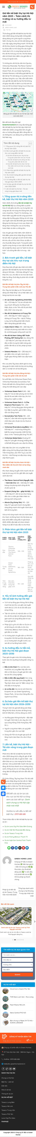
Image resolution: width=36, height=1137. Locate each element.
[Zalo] (3, 794)
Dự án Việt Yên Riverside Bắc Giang (17, 830)
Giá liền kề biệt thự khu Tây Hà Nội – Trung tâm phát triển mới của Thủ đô (19, 156)
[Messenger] (3, 788)
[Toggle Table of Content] (29, 143)
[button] (4, 7)
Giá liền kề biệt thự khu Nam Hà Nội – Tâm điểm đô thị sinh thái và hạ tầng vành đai (19, 166)
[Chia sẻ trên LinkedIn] (27, 848)
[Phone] (32, 7)
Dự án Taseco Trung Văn (14, 833)
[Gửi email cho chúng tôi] (10, 1068)
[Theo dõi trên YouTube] (14, 1068)
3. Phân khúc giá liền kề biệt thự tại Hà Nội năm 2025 (17, 171)
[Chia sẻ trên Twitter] (16, 848)
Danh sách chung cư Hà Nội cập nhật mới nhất (18, 802)
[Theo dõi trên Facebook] (3, 1068)
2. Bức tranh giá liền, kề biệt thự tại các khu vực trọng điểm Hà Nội (17, 152)
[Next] (34, 921)
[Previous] (1, 921)
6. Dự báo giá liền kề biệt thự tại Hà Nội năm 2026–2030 (18, 185)
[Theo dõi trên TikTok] (7, 1068)
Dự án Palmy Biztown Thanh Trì (16, 837)
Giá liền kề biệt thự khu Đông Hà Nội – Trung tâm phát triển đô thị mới (19, 161)
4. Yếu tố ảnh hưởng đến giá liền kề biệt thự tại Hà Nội (18, 176)
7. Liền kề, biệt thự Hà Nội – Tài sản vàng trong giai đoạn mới (16, 190)
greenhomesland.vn (17, 1064)
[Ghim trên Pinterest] (23, 848)
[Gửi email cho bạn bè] (20, 848)
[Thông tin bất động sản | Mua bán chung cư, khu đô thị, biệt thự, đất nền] (17, 7)
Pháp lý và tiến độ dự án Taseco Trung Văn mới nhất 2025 (9, 892)
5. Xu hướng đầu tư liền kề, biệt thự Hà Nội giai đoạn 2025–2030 (17, 181)
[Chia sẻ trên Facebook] (12, 848)
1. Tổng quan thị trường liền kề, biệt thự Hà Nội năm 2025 (17, 147)
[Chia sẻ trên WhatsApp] (9, 848)
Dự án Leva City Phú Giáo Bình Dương (18, 826)
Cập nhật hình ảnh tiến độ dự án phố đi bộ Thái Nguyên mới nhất (18, 928)
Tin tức (8, 30)
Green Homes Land (11, 27)
